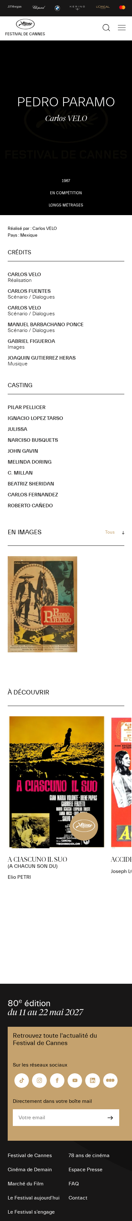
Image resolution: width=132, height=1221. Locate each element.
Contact (78, 1198)
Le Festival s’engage (31, 1212)
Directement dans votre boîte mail (52, 1101)
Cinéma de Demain (30, 1170)
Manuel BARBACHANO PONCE (46, 324)
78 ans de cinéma (89, 1155)
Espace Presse (86, 1170)
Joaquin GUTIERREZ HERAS (42, 358)
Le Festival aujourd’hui (34, 1198)
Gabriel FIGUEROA (31, 341)
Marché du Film (26, 1184)
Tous (110, 532)
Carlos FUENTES (29, 291)
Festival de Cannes (30, 1155)
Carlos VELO (24, 274)
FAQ (74, 1184)
